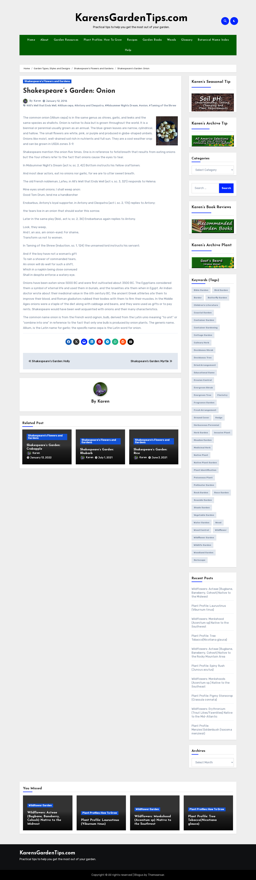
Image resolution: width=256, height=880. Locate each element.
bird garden (221, 290)
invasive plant (222, 432)
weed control (201, 530)
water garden (201, 522)
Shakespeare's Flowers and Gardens (47, 81)
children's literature (206, 305)
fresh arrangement (205, 410)
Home (31, 40)
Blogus (138, 875)
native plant (201, 455)
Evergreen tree (202, 395)
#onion (143, 105)
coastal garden (203, 312)
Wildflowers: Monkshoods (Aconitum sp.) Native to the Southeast (211, 682)
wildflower (221, 530)
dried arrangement (205, 365)
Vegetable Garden (204, 515)
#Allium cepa (65, 105)
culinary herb (201, 342)
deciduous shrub (203, 350)
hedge (218, 417)
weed (218, 522)
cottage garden (203, 335)
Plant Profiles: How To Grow (103, 40)
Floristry (222, 395)
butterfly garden (217, 297)
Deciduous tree (203, 357)
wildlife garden (202, 545)
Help (128, 50)
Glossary (186, 40)
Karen (37, 100)
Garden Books (152, 40)
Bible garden (201, 290)
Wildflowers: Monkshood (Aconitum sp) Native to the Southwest (210, 622)
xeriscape (199, 560)
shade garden (202, 507)
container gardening (206, 327)
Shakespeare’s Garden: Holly (50, 361)
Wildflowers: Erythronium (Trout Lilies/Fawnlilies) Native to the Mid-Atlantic (212, 712)
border (198, 297)
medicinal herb (202, 447)
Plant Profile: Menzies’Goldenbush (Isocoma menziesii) (212, 729)
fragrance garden (204, 402)
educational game (204, 372)
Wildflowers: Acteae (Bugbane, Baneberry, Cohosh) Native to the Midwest (212, 592)
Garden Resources (66, 40)
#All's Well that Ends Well (41, 105)
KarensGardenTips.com (131, 18)
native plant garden (205, 462)
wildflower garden (204, 537)
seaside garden (203, 500)
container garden (204, 320)
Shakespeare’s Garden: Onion (69, 91)
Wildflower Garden (40, 805)
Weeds (171, 40)
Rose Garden (221, 492)
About (44, 40)
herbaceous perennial (206, 425)
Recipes (132, 40)
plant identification (205, 470)
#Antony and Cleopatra (89, 105)
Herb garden (201, 432)
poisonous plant (203, 477)
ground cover (201, 417)
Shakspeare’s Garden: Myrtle (150, 361)
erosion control (203, 380)
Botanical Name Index (213, 40)
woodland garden (203, 552)
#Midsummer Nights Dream (121, 105)
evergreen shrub (203, 387)
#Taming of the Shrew (162, 105)
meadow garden (203, 440)
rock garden (201, 492)
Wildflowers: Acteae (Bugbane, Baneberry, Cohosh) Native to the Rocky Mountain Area (212, 652)
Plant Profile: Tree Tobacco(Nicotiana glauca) (202, 820)
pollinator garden (204, 485)
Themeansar (156, 875)
